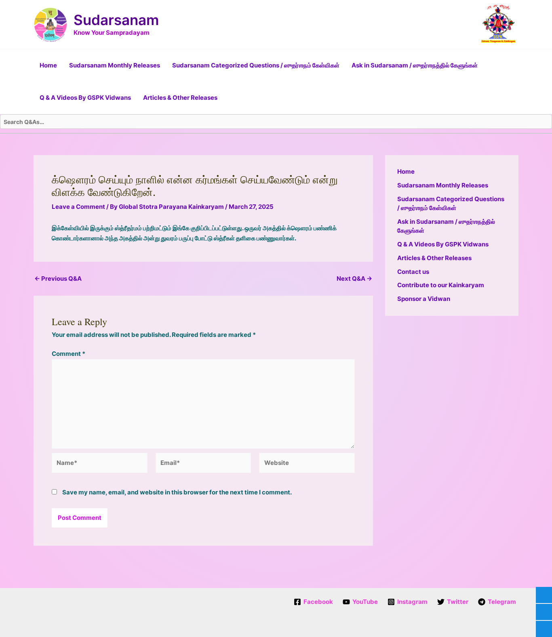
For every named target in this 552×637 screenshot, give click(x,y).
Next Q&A (354, 278)
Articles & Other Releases (180, 97)
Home (48, 65)
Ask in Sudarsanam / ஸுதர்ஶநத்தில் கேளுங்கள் (415, 65)
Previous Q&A (58, 278)
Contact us (413, 271)
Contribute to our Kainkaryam (440, 285)
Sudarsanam (116, 19)
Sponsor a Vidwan (423, 299)
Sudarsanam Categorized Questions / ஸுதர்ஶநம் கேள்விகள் (255, 65)
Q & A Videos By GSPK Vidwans (85, 97)
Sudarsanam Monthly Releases (114, 65)
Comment (68, 353)
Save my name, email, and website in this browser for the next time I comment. (177, 492)
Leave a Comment (78, 206)
